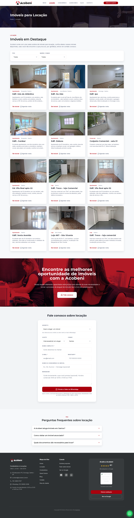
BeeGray (77, 510)
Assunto (45, 325)
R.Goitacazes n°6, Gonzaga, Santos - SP (22, 473)
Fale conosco (68, 295)
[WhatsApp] (71, 475)
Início (44, 2)
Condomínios (62, 2)
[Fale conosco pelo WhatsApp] (129, 513)
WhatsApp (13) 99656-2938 (20, 484)
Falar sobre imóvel (64, 467)
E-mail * (45, 354)
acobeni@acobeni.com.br (19, 478)
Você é (44, 337)
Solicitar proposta (64, 463)
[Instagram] (66, 475)
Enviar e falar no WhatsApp (68, 389)
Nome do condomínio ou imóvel (53, 363)
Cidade (70, 337)
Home (12, 19)
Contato (90, 2)
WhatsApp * (72, 354)
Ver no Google (63, 470)
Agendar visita (26, 106)
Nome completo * (48, 346)
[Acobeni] (24, 3)
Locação (52, 2)
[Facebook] (61, 475)
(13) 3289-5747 (16, 481)
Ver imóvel (15, 106)
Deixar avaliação (106, 492)
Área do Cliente (111, 3)
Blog (82, 2)
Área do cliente (44, 483)
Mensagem (46, 371)
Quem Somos (73, 2)
